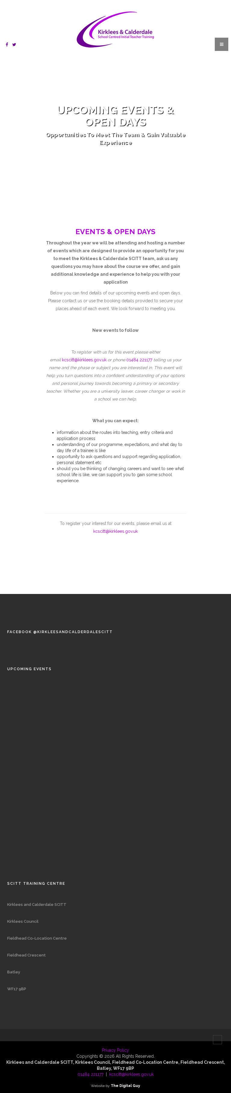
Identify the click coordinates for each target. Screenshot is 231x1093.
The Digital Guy (125, 1086)
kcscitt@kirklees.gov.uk (84, 359)
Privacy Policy (115, 1050)
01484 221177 (139, 359)
